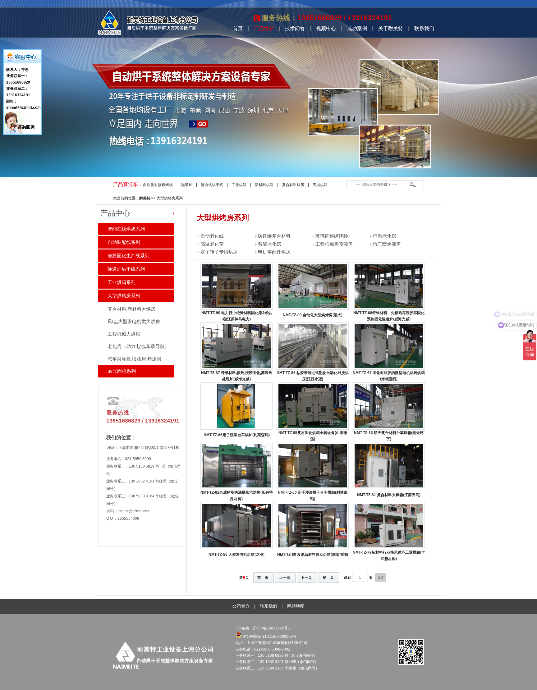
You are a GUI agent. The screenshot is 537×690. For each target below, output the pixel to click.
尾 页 (328, 577)
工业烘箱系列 (121, 282)
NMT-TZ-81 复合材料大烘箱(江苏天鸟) (388, 495)
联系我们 (424, 28)
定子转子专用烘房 (219, 251)
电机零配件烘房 (274, 251)
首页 (238, 28)
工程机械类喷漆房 (334, 244)
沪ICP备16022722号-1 (272, 628)
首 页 (262, 577)
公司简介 (241, 606)
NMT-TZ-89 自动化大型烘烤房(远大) (312, 315)
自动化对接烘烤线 (158, 185)
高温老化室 (212, 244)
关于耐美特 (390, 28)
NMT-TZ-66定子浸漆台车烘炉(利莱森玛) (237, 435)
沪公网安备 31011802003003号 (269, 636)
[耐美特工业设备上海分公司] (148, 33)
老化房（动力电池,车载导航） (138, 346)
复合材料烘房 (293, 185)
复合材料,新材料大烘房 (131, 309)
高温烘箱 (320, 185)
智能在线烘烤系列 (126, 228)
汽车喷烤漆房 (387, 244)
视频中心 (326, 28)
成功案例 (357, 28)
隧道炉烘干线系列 (126, 269)
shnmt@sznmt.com (134, 511)
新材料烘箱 (264, 185)
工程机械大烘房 (124, 333)
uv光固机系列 (122, 371)
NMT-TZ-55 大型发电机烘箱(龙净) (236, 554)
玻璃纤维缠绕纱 (331, 236)
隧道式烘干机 (212, 185)
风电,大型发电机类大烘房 (134, 321)
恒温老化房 (384, 236)
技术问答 (295, 28)
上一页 (284, 577)
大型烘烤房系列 (170, 198)
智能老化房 (269, 244)
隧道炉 (186, 185)
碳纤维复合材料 (274, 236)
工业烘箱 (239, 185)
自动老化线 (212, 236)
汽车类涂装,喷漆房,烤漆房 (134, 358)
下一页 (306, 577)
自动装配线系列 (124, 242)
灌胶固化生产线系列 (128, 255)
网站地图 (296, 606)
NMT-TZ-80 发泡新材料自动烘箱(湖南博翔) (312, 554)
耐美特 (144, 198)
